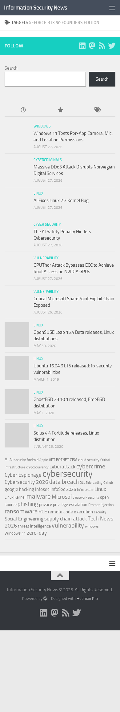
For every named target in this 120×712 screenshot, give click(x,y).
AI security (18, 460)
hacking (26, 489)
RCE (42, 511)
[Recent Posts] (23, 110)
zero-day (37, 533)
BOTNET (62, 460)
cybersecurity (67, 473)
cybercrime (90, 466)
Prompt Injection (101, 505)
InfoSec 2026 (63, 489)
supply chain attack (65, 519)
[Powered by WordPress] (45, 599)
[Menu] (112, 7)
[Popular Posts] (60, 110)
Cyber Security (47, 224)
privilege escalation (70, 504)
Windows (42, 126)
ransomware (21, 511)
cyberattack (62, 466)
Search (11, 68)
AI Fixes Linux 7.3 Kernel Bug (61, 200)
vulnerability (68, 525)
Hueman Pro (87, 598)
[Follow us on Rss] (102, 45)
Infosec (42, 489)
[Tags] (96, 110)
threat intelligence (34, 526)
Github (108, 483)
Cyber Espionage (23, 475)
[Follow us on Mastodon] (92, 45)
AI (7, 459)
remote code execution (70, 512)
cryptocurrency (37, 467)
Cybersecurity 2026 (26, 482)
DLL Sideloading (91, 483)
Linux (38, 193)
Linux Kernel (15, 497)
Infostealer (85, 489)
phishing (28, 504)
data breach (64, 481)
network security (87, 498)
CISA (73, 460)
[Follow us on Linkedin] (82, 45)
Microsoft (63, 496)
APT (52, 460)
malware (38, 496)
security (100, 512)
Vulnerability (46, 258)
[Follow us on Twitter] (111, 45)
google (11, 489)
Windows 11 (15, 533)
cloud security (88, 460)
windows (92, 526)
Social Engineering (24, 519)
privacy (45, 504)
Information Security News (35, 7)
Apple (43, 460)
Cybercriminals (48, 160)
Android (32, 460)
